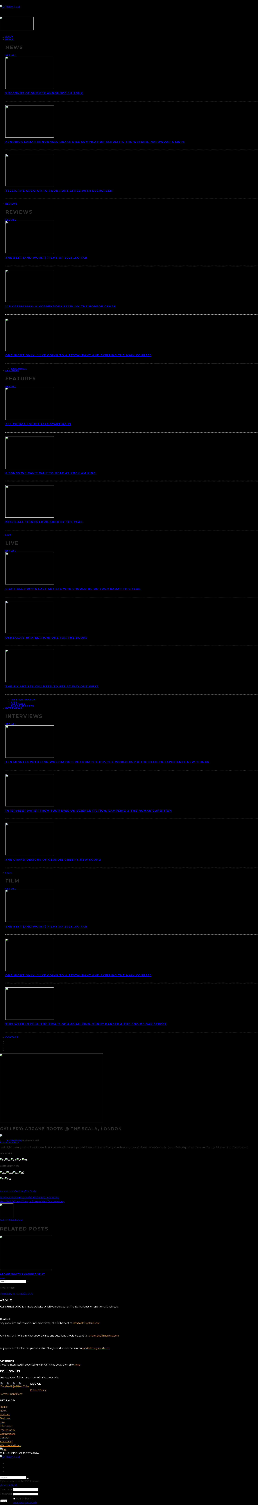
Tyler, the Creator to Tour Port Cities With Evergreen (59, 190)
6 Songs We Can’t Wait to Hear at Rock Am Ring (50, 473)
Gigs (14, 702)
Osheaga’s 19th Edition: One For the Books (46, 637)
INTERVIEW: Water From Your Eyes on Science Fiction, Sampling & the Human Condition (88, 810)
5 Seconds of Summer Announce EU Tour (44, 93)
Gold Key (20, 1191)
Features (12, 370)
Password (6, 1493)
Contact (12, 1037)
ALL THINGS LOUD (14, 1140)
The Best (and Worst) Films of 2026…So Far (46, 257)
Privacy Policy (38, 1390)
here (77, 1364)
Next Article (7, 1201)
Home (3, 1406)
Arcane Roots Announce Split (22, 1274)
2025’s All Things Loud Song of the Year (44, 522)
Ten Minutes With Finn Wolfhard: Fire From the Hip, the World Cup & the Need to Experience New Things (107, 762)
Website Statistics (10, 1445)
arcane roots (7, 1191)
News (9, 39)
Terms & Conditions (11, 1394)
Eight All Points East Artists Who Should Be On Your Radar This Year (73, 589)
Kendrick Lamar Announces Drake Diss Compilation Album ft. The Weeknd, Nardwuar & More (95, 141)
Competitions (7, 1433)
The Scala (30, 1191)
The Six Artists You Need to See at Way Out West (51, 686)
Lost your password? (25, 1502)
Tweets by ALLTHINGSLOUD (16, 1293)
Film (8, 872)
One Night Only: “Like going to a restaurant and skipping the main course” (78, 355)
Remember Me (24, 1498)
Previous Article (9, 1197)
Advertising (6, 1441)
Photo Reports (22, 706)
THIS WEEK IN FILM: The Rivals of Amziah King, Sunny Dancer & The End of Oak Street (86, 1024)
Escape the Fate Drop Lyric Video (39, 1197)
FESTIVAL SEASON (23, 699)
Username (6, 1489)
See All (10, 55)
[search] (27, 1478)
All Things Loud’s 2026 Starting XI (38, 424)
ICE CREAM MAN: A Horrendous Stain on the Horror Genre (60, 306)
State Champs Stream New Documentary (39, 1201)
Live (8, 535)
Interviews (13, 708)
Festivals (18, 704)
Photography (7, 1430)
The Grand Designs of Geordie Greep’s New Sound (53, 859)
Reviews (11, 204)
